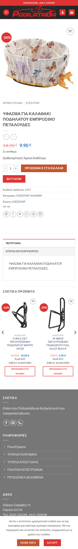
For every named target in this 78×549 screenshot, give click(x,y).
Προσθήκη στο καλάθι (44, 168)
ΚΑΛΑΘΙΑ (36, 195)
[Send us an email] (13, 423)
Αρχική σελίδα (12, 102)
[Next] (75, 340)
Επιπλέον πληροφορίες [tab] (22, 251)
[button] (6, 12)
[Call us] (20, 423)
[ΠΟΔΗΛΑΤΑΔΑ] (34, 12)
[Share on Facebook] (13, 214)
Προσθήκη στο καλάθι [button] (20, 371)
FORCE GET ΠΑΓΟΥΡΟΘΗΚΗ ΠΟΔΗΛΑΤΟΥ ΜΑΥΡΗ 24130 (20, 343)
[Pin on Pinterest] (33, 214)
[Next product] (6, 137)
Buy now (14, 179)
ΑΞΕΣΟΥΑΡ (33, 102)
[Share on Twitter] (20, 214)
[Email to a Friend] (27, 214)
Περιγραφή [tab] (13, 243)
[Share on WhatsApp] (6, 214)
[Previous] (3, 340)
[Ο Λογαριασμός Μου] (62, 12)
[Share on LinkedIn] (40, 214)
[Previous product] (13, 137)
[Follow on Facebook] (6, 423)
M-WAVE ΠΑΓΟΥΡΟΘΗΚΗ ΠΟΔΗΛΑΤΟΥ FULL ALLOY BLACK (58, 343)
